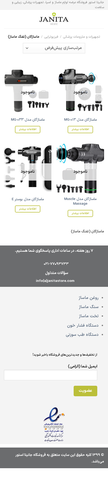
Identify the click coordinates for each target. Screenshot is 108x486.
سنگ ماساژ (89, 307)
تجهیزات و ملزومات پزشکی (81, 36)
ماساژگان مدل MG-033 (28, 120)
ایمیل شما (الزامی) (82, 366)
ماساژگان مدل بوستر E (28, 199)
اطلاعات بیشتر (80, 129)
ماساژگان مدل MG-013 (80, 120)
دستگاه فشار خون (83, 325)
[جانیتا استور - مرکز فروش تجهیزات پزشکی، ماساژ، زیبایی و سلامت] (54, 19)
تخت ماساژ (89, 316)
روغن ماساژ (89, 298)
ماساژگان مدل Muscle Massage (80, 201)
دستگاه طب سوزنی (82, 335)
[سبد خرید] (6, 19)
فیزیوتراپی (51, 36)
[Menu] (101, 19)
